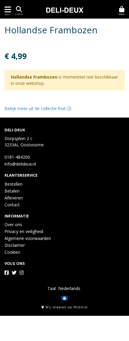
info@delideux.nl (20, 164)
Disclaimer (14, 245)
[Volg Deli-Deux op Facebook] (6, 272)
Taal (51, 288)
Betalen (12, 191)
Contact (12, 205)
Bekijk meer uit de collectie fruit (35, 108)
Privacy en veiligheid (23, 231)
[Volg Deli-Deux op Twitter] (14, 272)
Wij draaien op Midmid (66, 307)
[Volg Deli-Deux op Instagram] (22, 272)
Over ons (13, 224)
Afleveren (13, 198)
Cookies (12, 252)
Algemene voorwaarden (27, 238)
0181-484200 (17, 157)
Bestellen (13, 184)
